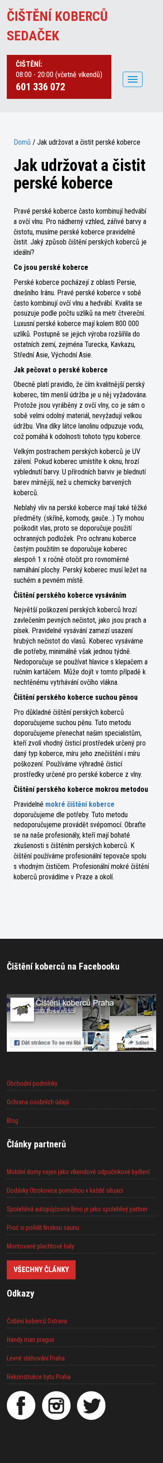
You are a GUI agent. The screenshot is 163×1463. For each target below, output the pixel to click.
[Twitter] (91, 1405)
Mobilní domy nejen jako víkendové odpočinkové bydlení (78, 1171)
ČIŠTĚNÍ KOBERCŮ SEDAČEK (57, 26)
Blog (12, 1120)
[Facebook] (21, 1405)
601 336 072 (40, 87)
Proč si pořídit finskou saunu (43, 1227)
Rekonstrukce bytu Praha (39, 1376)
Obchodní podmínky (32, 1083)
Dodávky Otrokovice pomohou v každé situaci (65, 1190)
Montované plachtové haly (40, 1246)
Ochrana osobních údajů (38, 1102)
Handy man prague (30, 1339)
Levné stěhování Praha (36, 1358)
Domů (22, 142)
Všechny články (41, 1269)
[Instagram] (56, 1405)
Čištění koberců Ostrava (37, 1321)
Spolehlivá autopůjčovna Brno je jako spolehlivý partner (77, 1209)
